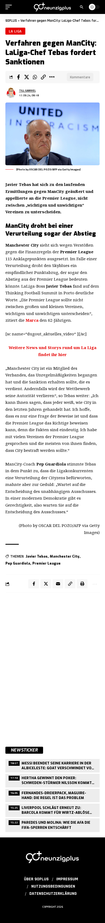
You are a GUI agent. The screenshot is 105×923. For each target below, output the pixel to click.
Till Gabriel (27, 91)
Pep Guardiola (17, 563)
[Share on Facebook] (18, 77)
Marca (32, 320)
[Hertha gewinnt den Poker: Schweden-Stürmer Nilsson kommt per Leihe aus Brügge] (52, 780)
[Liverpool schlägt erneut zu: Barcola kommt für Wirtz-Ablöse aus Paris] (52, 810)
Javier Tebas (37, 556)
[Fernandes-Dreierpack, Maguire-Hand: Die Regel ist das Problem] (52, 795)
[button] (10, 7)
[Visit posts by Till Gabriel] (11, 92)
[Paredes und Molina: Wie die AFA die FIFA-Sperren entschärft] (52, 824)
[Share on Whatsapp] (35, 77)
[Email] (57, 583)
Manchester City (64, 556)
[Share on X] (26, 77)
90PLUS (11, 20)
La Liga (15, 31)
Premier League (46, 563)
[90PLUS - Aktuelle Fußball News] (52, 6)
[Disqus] (52, 667)
